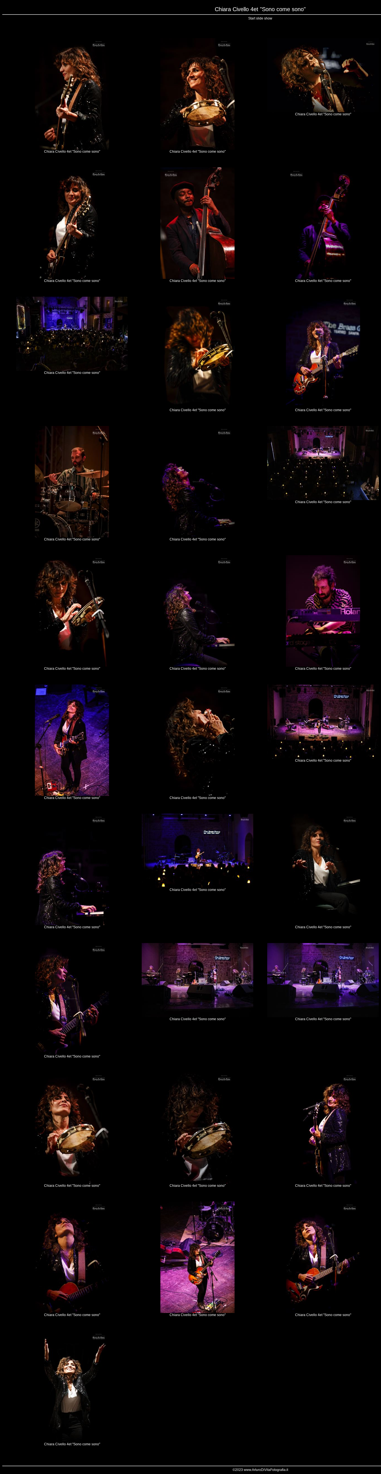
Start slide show (260, 18)
